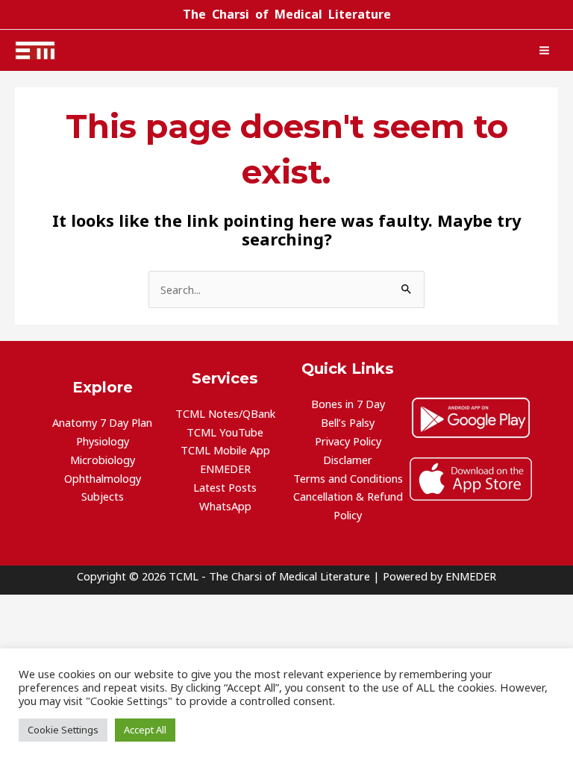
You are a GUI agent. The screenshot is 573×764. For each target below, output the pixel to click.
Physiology (102, 440)
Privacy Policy (348, 440)
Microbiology (102, 459)
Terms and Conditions (348, 478)
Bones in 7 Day (348, 403)
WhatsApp (225, 505)
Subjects (102, 496)
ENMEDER (225, 468)
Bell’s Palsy (348, 422)
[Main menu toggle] (544, 50)
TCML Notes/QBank (225, 413)
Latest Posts (225, 487)
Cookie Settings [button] (63, 729)
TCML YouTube (225, 432)
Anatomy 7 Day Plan (102, 422)
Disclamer (347, 459)
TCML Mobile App (225, 449)
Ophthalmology (102, 478)
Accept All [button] (145, 729)
